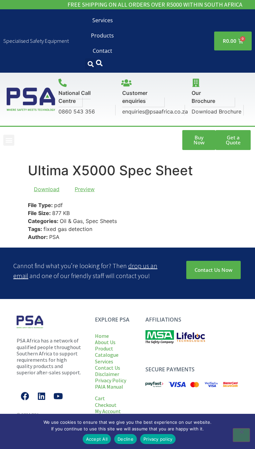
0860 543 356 (76, 111)
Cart (100, 398)
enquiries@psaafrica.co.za (155, 111)
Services (102, 20)
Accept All (97, 439)
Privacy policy (158, 439)
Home (102, 336)
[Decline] (241, 435)
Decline (125, 439)
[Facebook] (25, 396)
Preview (85, 189)
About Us (105, 342)
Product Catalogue (107, 351)
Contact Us (107, 367)
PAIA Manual (109, 386)
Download (46, 189)
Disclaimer (107, 374)
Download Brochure (216, 111)
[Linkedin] (41, 396)
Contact (102, 50)
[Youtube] (58, 396)
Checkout (106, 405)
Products (102, 35)
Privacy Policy (110, 380)
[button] (90, 63)
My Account (108, 411)
